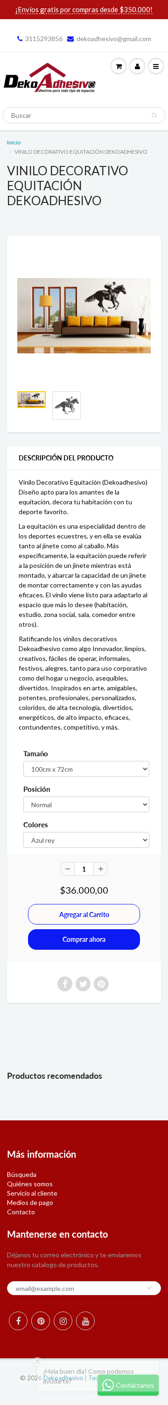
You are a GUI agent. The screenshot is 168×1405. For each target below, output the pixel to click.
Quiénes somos (30, 1184)
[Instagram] (63, 1321)
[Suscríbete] (149, 1287)
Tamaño (35, 753)
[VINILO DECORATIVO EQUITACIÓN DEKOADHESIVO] (84, 315)
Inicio (14, 142)
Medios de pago (30, 1202)
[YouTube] (85, 1321)
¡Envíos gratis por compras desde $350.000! (84, 9)
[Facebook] (18, 1321)
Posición (36, 789)
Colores (35, 824)
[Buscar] (154, 115)
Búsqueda (21, 1174)
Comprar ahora (84, 939)
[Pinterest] (40, 1321)
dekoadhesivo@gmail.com (114, 39)
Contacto (21, 1212)
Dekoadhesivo (63, 1378)
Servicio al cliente (32, 1193)
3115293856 (44, 39)
